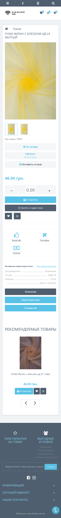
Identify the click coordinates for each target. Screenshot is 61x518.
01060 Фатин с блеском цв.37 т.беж (30, 374)
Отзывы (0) (30, 308)
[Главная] (6, 29)
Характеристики (30, 299)
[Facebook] (27, 477)
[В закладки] (8, 216)
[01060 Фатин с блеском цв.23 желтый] (30, 81)
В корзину (25, 391)
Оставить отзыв (32, 164)
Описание (30, 291)
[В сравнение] (17, 216)
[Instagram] (33, 477)
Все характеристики (46, 266)
